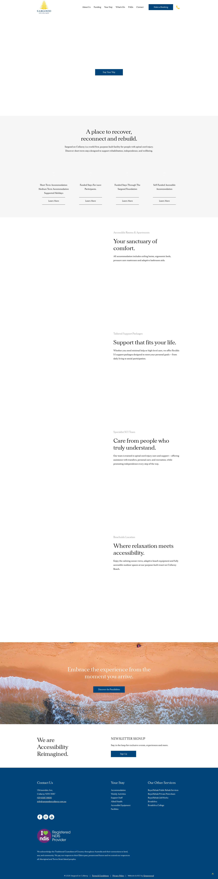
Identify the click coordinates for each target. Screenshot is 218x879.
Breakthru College (156, 805)
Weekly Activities (118, 794)
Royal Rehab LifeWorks (158, 798)
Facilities (114, 809)
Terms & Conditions (100, 876)
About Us (86, 7)
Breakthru (152, 801)
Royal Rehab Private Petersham (161, 794)
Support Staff (116, 798)
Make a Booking (161, 7)
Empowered (149, 876)
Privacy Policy (118, 876)
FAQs (130, 7)
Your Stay (108, 7)
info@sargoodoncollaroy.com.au (51, 801)
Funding (97, 7)
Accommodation (118, 790)
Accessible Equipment (120, 805)
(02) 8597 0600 (44, 798)
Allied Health (116, 801)
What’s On (120, 7)
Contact (140, 7)
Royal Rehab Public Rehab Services (163, 790)
